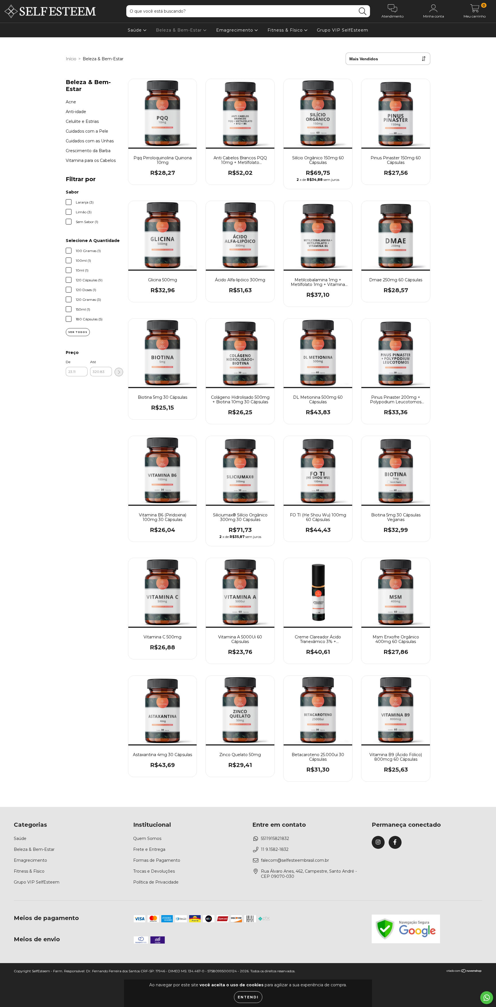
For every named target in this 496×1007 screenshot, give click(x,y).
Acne (71, 101)
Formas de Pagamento (156, 860)
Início (71, 58)
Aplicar (119, 372)
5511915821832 (275, 838)
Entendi (248, 997)
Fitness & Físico (286, 30)
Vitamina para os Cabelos (91, 160)
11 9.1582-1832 (274, 849)
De (68, 362)
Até (93, 362)
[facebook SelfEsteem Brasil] (395, 842)
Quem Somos (147, 838)
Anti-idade (76, 111)
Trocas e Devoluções (154, 871)
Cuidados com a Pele (87, 131)
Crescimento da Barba (88, 150)
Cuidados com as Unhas (90, 141)
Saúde (135, 30)
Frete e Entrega (149, 849)
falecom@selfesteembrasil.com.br (295, 860)
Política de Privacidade (156, 882)
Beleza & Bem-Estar (179, 30)
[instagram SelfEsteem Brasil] (378, 842)
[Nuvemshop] (464, 971)
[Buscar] (362, 11)
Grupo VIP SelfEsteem (342, 30)
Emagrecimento (235, 30)
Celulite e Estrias (82, 121)
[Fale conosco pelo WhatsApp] (486, 997)
